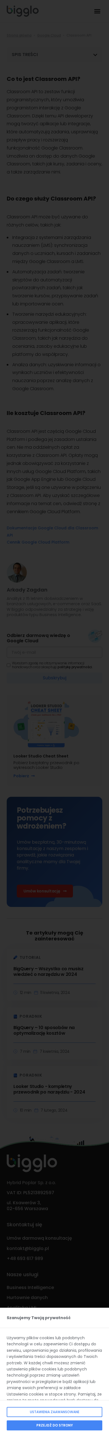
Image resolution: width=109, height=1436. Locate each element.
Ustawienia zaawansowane (54, 1412)
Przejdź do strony (54, 1425)
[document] (54, 718)
